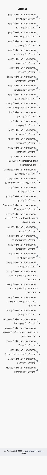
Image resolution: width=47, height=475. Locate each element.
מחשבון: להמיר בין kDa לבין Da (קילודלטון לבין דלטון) (22, 361)
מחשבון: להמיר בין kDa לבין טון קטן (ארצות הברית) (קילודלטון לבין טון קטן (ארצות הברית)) (19, 332)
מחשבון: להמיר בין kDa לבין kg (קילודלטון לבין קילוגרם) (22, 96)
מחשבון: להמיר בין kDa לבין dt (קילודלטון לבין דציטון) (22, 114)
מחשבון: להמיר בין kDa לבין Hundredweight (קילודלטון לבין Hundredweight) (22, 160)
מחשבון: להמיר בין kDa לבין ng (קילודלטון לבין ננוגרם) (22, 25)
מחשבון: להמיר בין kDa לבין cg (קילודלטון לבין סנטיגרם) (22, 52)
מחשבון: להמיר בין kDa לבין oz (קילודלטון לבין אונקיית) (22, 247)
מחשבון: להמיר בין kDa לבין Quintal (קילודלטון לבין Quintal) (20, 172)
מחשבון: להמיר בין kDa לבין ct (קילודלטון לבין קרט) (22, 189)
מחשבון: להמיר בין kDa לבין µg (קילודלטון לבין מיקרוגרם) (22, 34)
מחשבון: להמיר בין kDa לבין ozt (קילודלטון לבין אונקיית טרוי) (21, 238)
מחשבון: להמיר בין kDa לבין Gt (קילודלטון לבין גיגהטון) (22, 150)
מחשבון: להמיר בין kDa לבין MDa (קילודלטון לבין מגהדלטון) (21, 370)
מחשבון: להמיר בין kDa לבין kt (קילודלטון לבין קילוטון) (22, 132)
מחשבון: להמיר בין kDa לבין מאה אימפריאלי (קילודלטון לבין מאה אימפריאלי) (21, 288)
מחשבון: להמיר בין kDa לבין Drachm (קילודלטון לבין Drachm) (19, 207)
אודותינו (40, 451)
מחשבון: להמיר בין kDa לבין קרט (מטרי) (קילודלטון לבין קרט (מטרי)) (20, 180)
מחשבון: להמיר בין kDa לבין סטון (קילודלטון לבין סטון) (21, 312)
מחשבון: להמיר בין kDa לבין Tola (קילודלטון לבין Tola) (21, 343)
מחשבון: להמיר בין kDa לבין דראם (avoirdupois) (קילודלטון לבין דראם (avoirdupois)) (20, 218)
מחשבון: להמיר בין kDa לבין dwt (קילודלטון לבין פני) (21, 229)
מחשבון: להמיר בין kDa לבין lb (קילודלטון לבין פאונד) (22, 255)
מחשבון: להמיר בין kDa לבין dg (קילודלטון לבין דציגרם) (22, 61)
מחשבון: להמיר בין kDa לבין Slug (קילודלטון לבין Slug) (21, 264)
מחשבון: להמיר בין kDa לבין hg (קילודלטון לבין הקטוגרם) (22, 87)
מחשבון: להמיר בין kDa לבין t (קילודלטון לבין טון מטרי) (23, 123)
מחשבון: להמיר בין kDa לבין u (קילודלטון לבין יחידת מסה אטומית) (20, 352)
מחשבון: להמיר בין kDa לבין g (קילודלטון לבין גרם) (22, 70)
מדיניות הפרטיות (30, 451)
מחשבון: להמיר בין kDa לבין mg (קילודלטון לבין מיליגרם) (22, 43)
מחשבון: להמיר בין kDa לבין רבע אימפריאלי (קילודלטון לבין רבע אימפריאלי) (21, 275)
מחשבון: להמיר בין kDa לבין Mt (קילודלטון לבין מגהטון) (22, 141)
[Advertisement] (23, 414)
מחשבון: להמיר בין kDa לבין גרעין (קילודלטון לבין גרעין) (21, 198)
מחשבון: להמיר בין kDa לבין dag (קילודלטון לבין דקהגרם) (21, 79)
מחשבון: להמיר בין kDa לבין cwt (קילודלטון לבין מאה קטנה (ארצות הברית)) (21, 301)
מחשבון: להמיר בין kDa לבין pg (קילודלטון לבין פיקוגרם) (22, 16)
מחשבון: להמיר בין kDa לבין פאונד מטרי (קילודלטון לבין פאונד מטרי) (20, 105)
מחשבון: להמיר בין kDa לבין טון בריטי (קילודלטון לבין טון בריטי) (19, 321)
